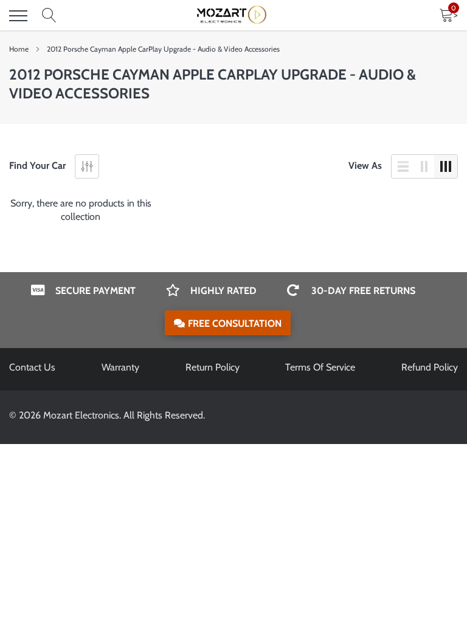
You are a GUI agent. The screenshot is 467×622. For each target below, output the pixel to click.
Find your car (37, 165)
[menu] (18, 16)
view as (365, 165)
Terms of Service (320, 367)
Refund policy (429, 367)
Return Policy (212, 367)
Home (19, 48)
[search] (49, 16)
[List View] (403, 166)
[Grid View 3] (445, 166)
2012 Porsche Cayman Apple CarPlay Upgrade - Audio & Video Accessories (163, 48)
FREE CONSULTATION (235, 323)
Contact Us (32, 367)
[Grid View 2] (424, 166)
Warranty (120, 367)
